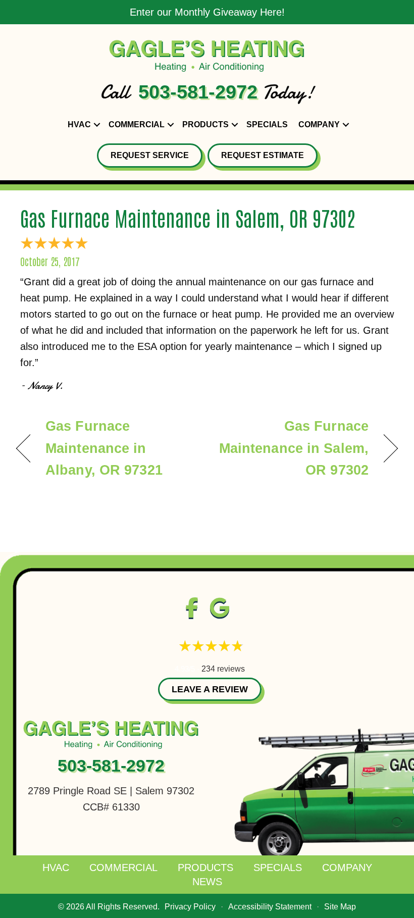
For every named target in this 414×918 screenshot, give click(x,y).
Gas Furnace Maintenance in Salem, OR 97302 (187, 218)
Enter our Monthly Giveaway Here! (207, 12)
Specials (267, 124)
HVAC (79, 124)
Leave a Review (210, 689)
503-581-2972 (197, 92)
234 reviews (223, 669)
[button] (97, 124)
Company (319, 124)
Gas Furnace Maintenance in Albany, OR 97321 (104, 448)
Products (205, 124)
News (207, 881)
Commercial (137, 124)
